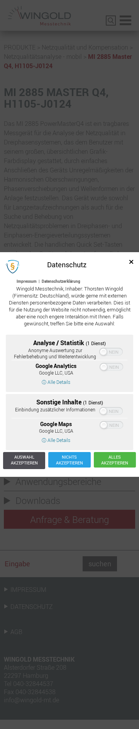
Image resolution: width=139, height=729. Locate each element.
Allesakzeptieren (114, 460)
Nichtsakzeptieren (69, 460)
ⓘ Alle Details (56, 382)
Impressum (27, 281)
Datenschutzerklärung (61, 281)
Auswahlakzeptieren (24, 460)
